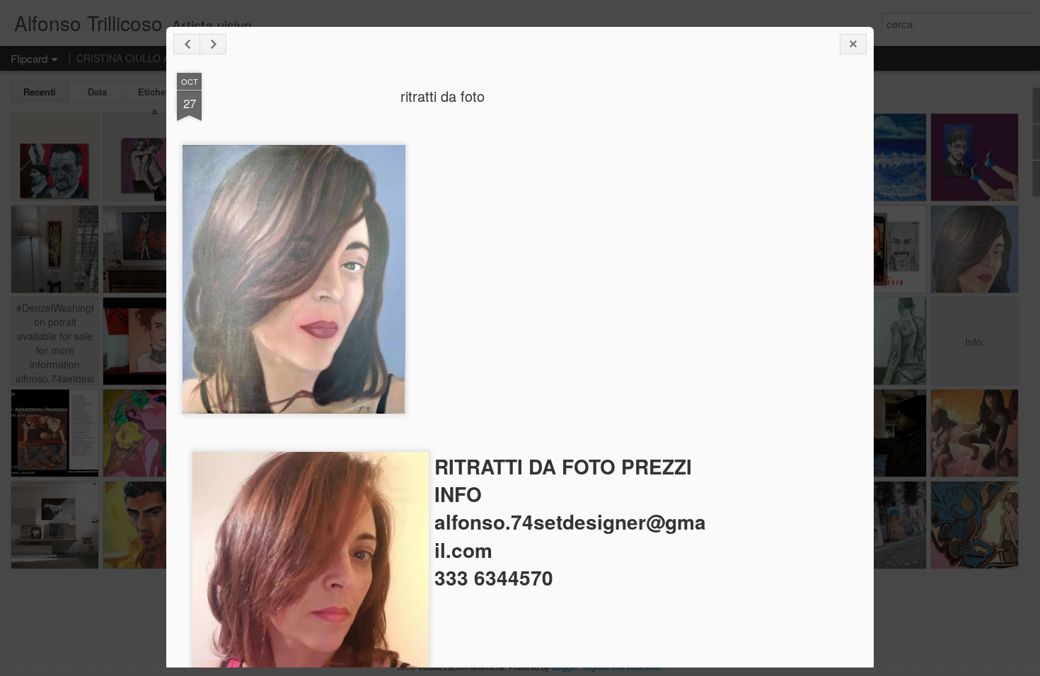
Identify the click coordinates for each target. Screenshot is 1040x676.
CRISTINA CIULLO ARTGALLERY (151, 58)
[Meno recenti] (213, 44)
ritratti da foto (442, 96)
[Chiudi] (853, 44)
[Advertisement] (785, 295)
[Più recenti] (186, 44)
